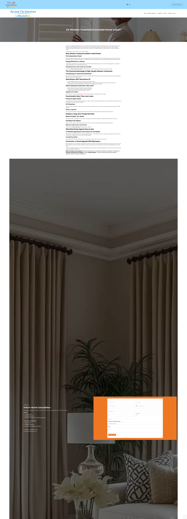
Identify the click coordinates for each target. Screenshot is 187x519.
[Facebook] (127, 5)
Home (145, 13)
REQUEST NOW (112, 434)
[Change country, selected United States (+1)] (137, 406)
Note (109, 426)
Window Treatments (151, 13)
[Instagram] (129, 5)
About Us (165, 13)
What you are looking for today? (114, 421)
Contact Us (170, 13)
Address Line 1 (110, 411)
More (174, 13)
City (109, 415)
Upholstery (160, 13)
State (136, 415)
